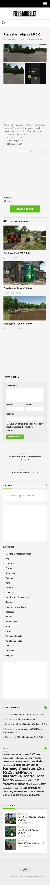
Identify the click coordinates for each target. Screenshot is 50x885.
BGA (27, 754)
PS (15, 792)
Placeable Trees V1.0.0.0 (17, 323)
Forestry (9, 588)
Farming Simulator (26, 764)
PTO (18, 791)
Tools (39, 792)
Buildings (9, 612)
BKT (32, 754)
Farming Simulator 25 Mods (18, 554)
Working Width (27, 795)
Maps (8, 559)
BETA (21, 754)
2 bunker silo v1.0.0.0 (27, 719)
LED (31, 780)
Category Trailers (29, 761)
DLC (12, 765)
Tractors (9, 563)
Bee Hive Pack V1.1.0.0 (16, 253)
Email (29, 405)
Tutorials (9, 651)
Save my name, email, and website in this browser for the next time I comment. (24, 427)
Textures (9, 646)
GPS (15, 772)
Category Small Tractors (12, 761)
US (42, 791)
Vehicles (9, 578)
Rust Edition (28, 792)
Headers (9, 602)
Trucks (8, 568)
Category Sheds (33, 758)
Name (9, 405)
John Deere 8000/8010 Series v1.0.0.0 (29, 724)
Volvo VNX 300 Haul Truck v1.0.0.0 (28, 714)
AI (6, 754)
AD (4, 755)
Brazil (37, 755)
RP (22, 792)
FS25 (7, 772)
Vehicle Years (11, 795)
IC (31, 772)
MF (39, 784)
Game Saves (11, 621)
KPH (27, 781)
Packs (8, 631)
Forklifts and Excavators (16, 597)
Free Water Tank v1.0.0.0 (17, 288)
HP (21, 772)
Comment (11, 386)
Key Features (19, 780)
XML (37, 795)
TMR (35, 792)
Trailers (9, 592)
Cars (7, 583)
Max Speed (32, 784)
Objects (8, 617)
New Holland (20, 788)
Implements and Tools (15, 607)
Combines (10, 573)
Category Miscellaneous (13, 758)
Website (10, 414)
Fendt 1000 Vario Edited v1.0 (31, 843)
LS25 (36, 780)
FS (42, 769)
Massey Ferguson (14, 784)
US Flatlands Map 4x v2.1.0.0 (30, 737)
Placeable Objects (33, 39)
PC (27, 788)
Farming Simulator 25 (22, 768)
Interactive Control (19, 776)
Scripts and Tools (13, 641)
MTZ (43, 784)
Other (8, 626)
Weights (9, 655)
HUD (26, 772)
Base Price (13, 754)
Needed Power (8, 788)
